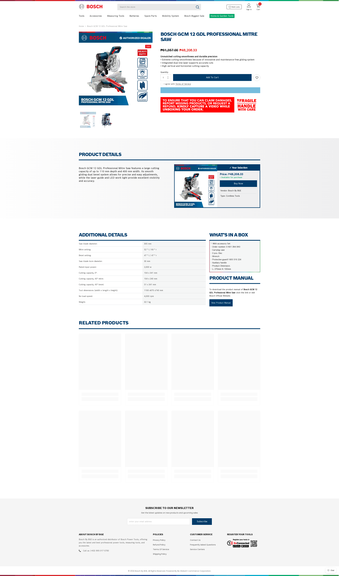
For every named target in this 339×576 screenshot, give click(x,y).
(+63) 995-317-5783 (99, 551)
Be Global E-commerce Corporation (194, 571)
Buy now (238, 183)
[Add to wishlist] (257, 77)
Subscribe (202, 521)
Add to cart (212, 77)
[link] (100, 394)
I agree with (169, 84)
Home (81, 26)
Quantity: (164, 72)
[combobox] (155, 7)
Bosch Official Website (219, 296)
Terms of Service (183, 84)
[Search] (159, 7)
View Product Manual (221, 303)
